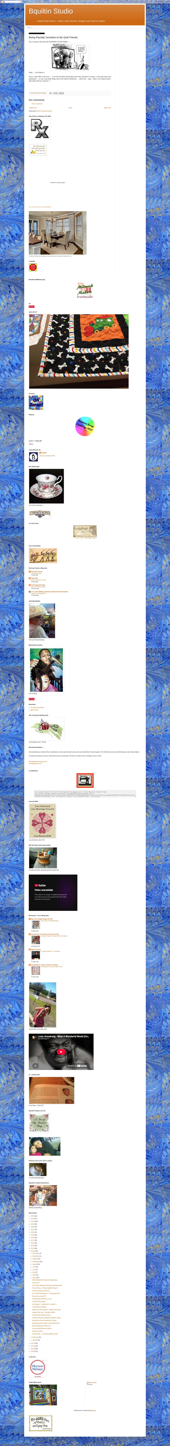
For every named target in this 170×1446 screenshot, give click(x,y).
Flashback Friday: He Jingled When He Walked (54, 936)
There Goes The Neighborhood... (50, 920)
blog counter (90, 1384)
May (34, 1272)
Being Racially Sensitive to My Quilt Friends (46, 1323)
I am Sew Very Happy (39, 1301)
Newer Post (33, 108)
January (35, 1340)
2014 (32, 1248)
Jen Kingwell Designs (38, 585)
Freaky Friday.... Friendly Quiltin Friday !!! (45, 1288)
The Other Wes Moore (37, 707)
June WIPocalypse (36, 573)
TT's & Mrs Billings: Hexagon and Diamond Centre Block (49, 592)
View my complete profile (47, 456)
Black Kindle (34, 710)
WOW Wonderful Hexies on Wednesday (44, 1280)
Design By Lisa (67, 256)
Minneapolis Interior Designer (55, 256)
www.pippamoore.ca (35, 763)
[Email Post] (50, 93)
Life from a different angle (38, 586)
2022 (32, 1227)
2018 (32, 1237)
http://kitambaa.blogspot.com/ (38, 761)
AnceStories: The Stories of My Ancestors (45, 934)
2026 (32, 1216)
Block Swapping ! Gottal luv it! (41, 1326)
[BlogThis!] (56, 93)
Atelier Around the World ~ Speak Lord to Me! (46, 1310)
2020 (32, 1232)
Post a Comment (37, 104)
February (35, 1337)
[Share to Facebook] (61, 93)
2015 (32, 1245)
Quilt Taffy (34, 578)
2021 (32, 1229)
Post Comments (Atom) (44, 111)
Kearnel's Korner (37, 571)
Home (29, 27)
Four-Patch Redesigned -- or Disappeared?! (46, 1293)
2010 (32, 1349)
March (34, 1277)
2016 (32, 1243)
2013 (32, 1251)
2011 (32, 1346)
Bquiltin (44, 453)
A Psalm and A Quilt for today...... (42, 1315)
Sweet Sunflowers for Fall (38, 580)
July (33, 1267)
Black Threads (36, 949)
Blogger (93, 1410)
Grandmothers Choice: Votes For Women (44, 965)
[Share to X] (58, 93)
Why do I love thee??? (39, 1296)
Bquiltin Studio (51, 11)
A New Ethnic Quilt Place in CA (42, 1299)
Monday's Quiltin (37, 1331)
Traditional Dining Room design (37, 256)
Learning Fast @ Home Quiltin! (42, 1328)
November (35, 1256)
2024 (32, 1221)
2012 (32, 1343)
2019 (32, 1235)
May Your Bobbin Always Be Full (41, 919)
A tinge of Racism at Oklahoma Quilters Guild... (46, 1318)
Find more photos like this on (40, 206)
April (34, 1275)
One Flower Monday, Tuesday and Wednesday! (47, 1285)
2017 (32, 1240)
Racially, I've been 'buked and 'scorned (44, 1320)
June (34, 1269)
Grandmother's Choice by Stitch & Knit (51, 966)
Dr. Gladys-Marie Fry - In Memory (50, 951)
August (34, 1264)
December (35, 1253)
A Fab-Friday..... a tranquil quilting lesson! (45, 1334)
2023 (32, 1224)
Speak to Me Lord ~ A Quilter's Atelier (43, 1312)
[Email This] (54, 93)
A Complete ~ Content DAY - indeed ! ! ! (44, 1304)
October (35, 1259)
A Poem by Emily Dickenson (41, 1291)
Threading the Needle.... (39, 1307)
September (36, 1261)
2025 (32, 1218)
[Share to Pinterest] (63, 93)
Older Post (107, 108)
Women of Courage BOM (38, 593)
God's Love (35, 1283)
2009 (32, 1351)
